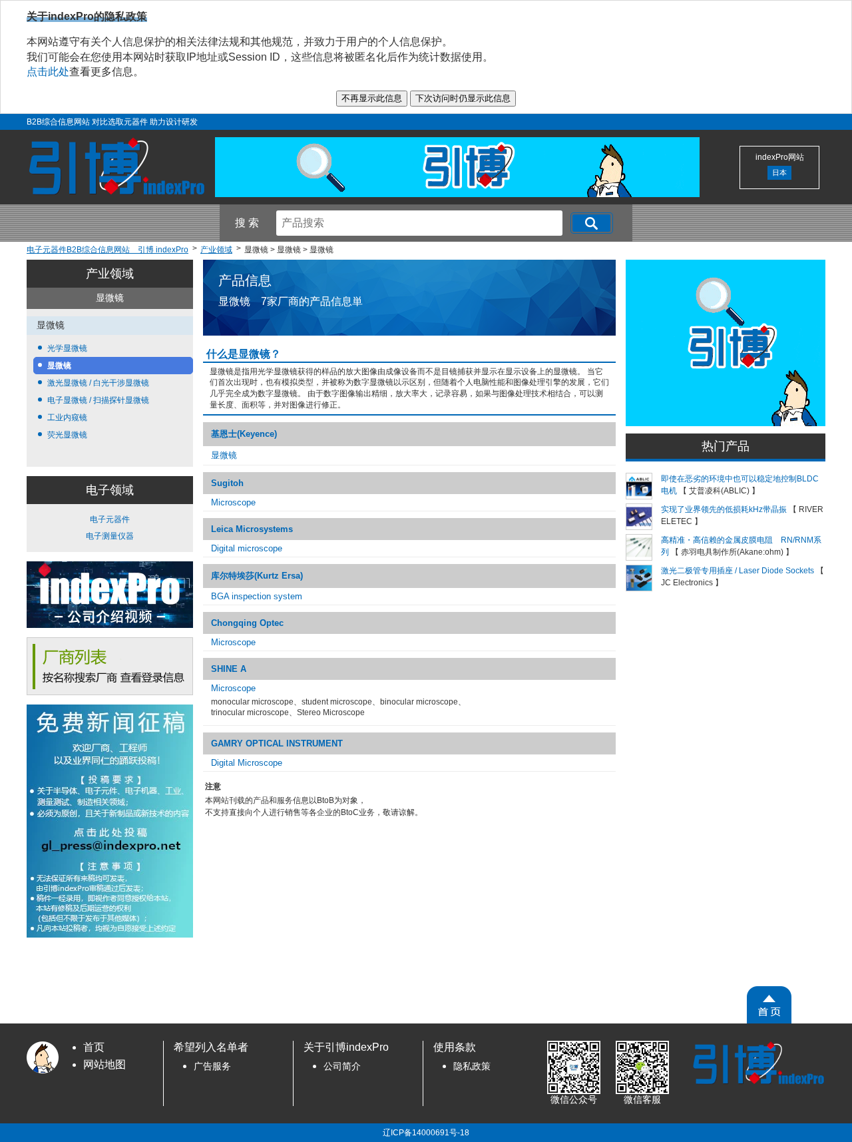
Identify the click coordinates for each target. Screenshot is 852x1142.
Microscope (233, 502)
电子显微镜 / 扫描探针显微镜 (98, 400)
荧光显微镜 (67, 434)
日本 (779, 172)
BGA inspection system (256, 596)
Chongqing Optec (247, 623)
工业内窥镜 (67, 417)
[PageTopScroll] (769, 1004)
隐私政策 (472, 1066)
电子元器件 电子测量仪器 (110, 528)
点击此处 (48, 71)
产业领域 (110, 273)
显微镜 (59, 365)
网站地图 (104, 1064)
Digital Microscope (246, 763)
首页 (94, 1047)
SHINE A (228, 669)
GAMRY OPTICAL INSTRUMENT (277, 743)
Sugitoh (227, 483)
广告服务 (212, 1066)
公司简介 (342, 1066)
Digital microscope (246, 548)
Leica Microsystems (252, 529)
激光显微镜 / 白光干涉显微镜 (98, 383)
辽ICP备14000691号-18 (426, 1132)
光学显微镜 (67, 348)
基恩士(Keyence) (244, 434)
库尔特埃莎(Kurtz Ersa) (257, 576)
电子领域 (110, 490)
